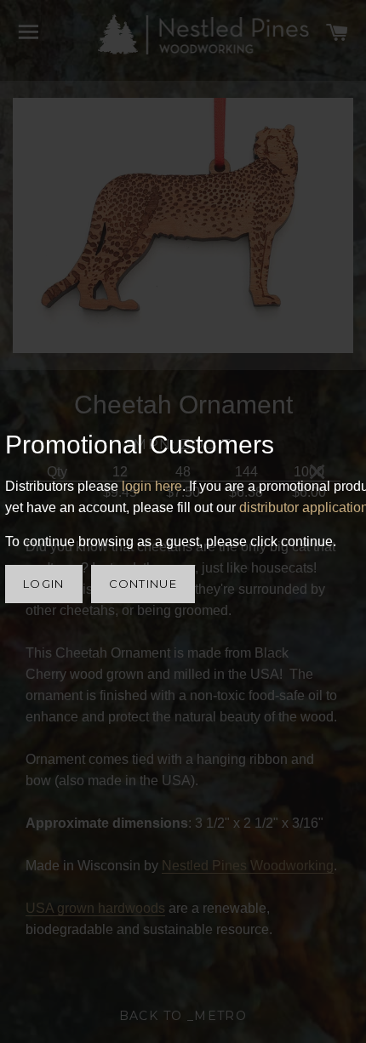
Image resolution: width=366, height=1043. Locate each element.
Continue (143, 583)
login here (152, 486)
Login (44, 583)
